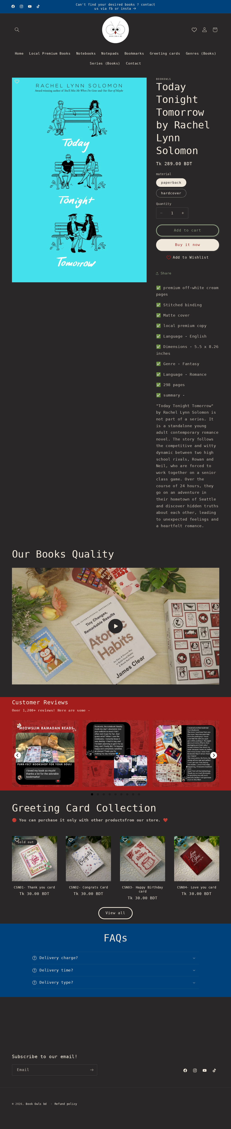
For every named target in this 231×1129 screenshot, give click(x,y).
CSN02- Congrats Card (88, 887)
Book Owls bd (36, 1104)
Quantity (163, 204)
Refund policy (66, 1104)
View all (115, 913)
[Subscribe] (91, 1069)
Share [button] (166, 273)
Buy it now (187, 245)
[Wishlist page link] (194, 29)
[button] (17, 30)
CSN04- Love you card (196, 887)
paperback (171, 182)
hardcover (171, 193)
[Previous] (17, 755)
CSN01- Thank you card (34, 887)
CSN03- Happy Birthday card (142, 889)
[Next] (213, 755)
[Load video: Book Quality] (115, 626)
